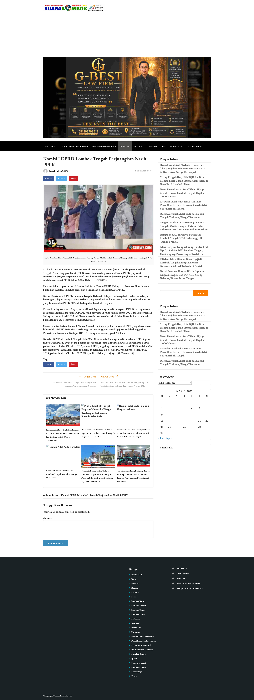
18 (176, 420)
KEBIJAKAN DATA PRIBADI (190, 588)
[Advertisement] (127, 34)
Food (133, 596)
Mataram (135, 618)
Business (135, 583)
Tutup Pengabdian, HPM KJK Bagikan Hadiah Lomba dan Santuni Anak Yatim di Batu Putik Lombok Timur (184, 180)
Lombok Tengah (138, 605)
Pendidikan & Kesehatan (104, 146)
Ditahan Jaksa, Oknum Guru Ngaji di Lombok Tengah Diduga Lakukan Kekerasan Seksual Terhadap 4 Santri (181, 262)
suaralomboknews (63, 695)
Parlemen (124, 146)
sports (134, 658)
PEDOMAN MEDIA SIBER (189, 583)
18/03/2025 (141, 171)
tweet (62, 178)
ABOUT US (182, 568)
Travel (134, 676)
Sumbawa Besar (138, 667)
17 (169, 420)
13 (191, 414)
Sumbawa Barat (138, 663)
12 (184, 414)
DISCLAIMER (183, 573)
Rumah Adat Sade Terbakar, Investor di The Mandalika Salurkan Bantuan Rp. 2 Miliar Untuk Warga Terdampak (182, 168)
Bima (133, 579)
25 (176, 426)
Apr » (169, 437)
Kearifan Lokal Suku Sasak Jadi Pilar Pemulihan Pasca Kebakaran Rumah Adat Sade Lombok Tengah (133, 433)
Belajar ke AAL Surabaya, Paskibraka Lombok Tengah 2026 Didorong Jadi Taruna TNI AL (181, 238)
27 (191, 426)
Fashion (135, 592)
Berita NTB (50, 146)
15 (206, 414)
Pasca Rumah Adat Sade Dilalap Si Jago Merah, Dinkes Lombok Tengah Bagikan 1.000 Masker (98, 433)
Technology (136, 671)
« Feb (161, 437)
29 (206, 426)
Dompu (134, 588)
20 (191, 420)
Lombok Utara (138, 614)
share (49, 178)
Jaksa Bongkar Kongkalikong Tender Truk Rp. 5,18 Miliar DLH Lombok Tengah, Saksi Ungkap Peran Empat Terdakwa (184, 250)
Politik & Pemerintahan (172, 146)
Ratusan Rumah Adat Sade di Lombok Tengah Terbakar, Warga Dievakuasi (61, 474)
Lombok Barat (137, 601)
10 (169, 414)
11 (176, 414)
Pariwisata (152, 146)
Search (201, 293)
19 (184, 420)
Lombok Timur (138, 610)
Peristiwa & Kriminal (141, 645)
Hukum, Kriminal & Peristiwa (75, 146)
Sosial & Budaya (194, 146)
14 (199, 414)
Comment (47, 518)
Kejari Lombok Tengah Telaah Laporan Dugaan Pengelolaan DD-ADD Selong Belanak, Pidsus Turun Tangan (182, 274)
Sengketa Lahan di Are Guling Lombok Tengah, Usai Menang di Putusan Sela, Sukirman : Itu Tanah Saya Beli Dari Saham (184, 226)
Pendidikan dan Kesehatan (143, 640)
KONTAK (181, 578)
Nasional (138, 146)
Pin (74, 178)
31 (169, 433)
